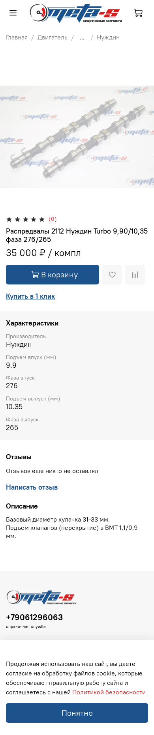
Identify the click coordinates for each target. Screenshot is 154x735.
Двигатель (53, 37)
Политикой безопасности (109, 692)
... (82, 37)
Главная (17, 37)
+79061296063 (34, 617)
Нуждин (108, 37)
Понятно (77, 713)
